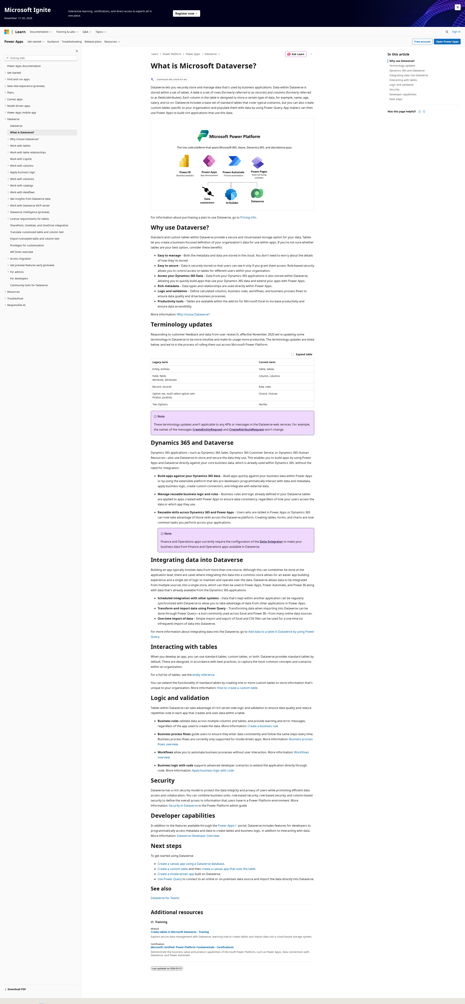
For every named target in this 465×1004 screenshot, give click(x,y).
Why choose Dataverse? (193, 314)
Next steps (395, 99)
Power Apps (193, 54)
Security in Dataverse (183, 806)
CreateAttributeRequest (246, 430)
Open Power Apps (447, 41)
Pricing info (248, 217)
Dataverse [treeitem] (16, 126)
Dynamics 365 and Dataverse (407, 70)
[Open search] (447, 32)
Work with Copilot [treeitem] (21, 159)
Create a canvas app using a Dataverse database (191, 864)
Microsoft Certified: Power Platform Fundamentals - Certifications (192, 947)
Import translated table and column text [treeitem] (34, 238)
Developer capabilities (403, 94)
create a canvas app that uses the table (228, 869)
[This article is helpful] (419, 111)
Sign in (456, 31)
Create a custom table (173, 869)
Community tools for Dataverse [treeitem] (29, 285)
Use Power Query (170, 879)
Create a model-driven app (176, 874)
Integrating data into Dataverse (408, 75)
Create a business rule (263, 726)
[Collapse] (77, 51)
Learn (154, 54)
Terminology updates (402, 65)
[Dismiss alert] (458, 7)
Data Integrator (271, 542)
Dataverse (211, 54)
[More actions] (311, 54)
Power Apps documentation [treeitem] (24, 66)
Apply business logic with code (213, 770)
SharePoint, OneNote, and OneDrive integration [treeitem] (39, 225)
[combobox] (40, 58)
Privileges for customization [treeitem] (27, 245)
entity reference (203, 675)
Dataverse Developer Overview (198, 836)
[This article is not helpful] (424, 111)
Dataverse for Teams (165, 898)
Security (394, 89)
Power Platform (172, 54)
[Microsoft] (6, 31)
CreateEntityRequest (208, 430)
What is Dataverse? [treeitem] (22, 132)
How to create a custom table (237, 688)
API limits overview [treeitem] (21, 252)
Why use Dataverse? (402, 61)
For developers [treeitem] (19, 278)
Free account (422, 41)
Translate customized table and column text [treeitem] (37, 232)
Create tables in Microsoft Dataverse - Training (180, 932)
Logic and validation (401, 84)
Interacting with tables (403, 80)
